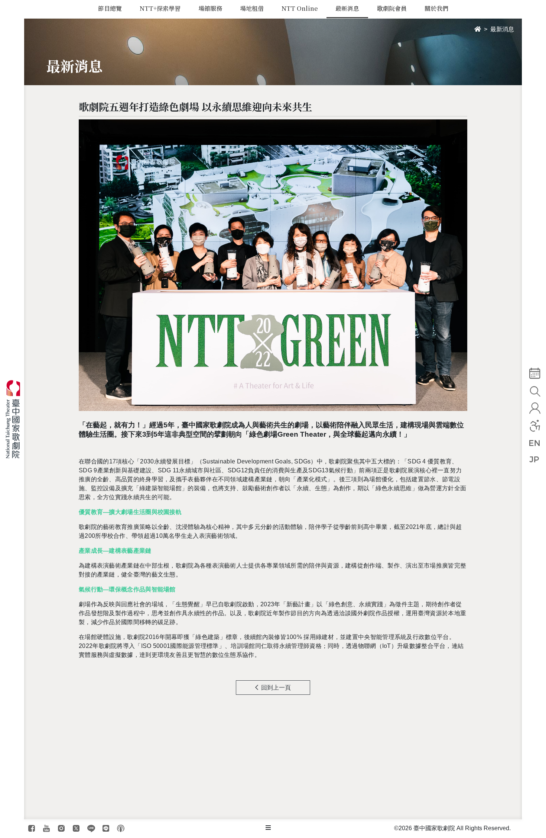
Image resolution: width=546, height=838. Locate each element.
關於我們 (436, 8)
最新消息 (347, 8)
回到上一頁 (276, 687)
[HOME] (477, 29)
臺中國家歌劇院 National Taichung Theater (16, 419)
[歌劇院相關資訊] (268, 828)
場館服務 (210, 8)
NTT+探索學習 (160, 8)
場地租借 (252, 8)
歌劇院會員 (392, 8)
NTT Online (300, 8)
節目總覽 (110, 8)
